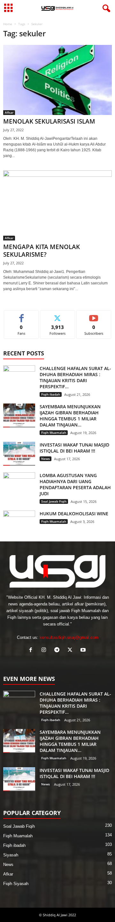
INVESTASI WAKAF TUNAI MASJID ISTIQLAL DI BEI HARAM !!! (74, 448)
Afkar (9, 112)
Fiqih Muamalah (53, 432)
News (45, 458)
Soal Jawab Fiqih (53, 501)
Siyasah (10, 855)
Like (21, 315)
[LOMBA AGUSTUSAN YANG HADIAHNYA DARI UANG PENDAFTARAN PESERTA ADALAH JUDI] (19, 484)
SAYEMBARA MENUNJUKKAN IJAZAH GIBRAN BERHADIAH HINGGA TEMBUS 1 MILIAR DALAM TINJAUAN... (70, 416)
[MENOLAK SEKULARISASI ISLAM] (57, 80)
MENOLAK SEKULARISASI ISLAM (49, 121)
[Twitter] (71, 650)
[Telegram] (58, 650)
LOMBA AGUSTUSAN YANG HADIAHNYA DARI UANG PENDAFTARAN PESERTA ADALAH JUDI (75, 484)
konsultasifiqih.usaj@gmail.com (69, 637)
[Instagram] (45, 650)
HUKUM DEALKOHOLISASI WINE (74, 514)
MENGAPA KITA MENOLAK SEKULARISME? (41, 251)
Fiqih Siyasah (15, 883)
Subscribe (94, 315)
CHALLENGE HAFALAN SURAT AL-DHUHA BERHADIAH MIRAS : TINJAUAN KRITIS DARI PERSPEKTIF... (75, 377)
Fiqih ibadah (50, 394)
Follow (57, 315)
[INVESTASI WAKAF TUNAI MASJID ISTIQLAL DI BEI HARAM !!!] (19, 454)
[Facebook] (32, 650)
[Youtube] (84, 650)
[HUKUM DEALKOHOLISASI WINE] (19, 522)
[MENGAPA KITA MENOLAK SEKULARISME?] (57, 205)
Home (7, 24)
